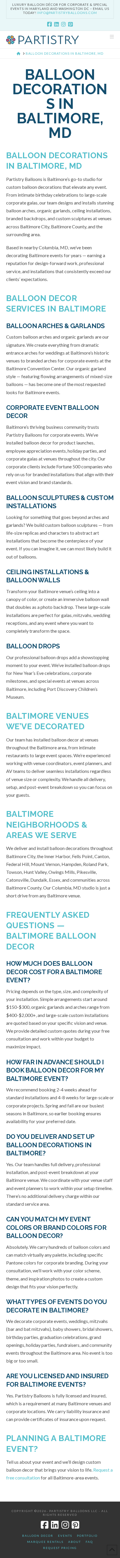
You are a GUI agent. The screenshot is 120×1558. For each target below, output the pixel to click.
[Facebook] (49, 24)
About (74, 1541)
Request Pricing (60, 1548)
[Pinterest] (70, 24)
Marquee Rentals (45, 1541)
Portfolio (87, 1535)
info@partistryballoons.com (67, 13)
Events (65, 1535)
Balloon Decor (37, 1535)
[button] (112, 36)
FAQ (89, 1541)
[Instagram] (63, 24)
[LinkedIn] (56, 24)
